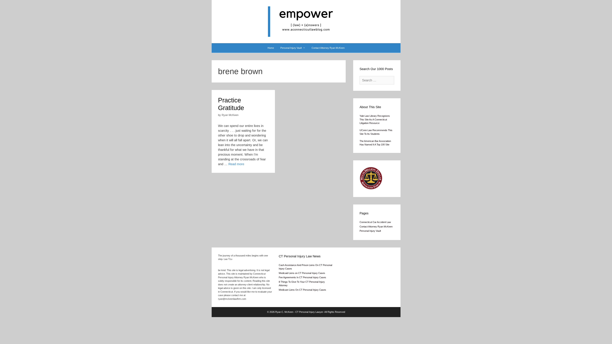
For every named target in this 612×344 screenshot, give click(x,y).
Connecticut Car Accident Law (375, 222)
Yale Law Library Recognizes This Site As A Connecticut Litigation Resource (375, 119)
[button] (371, 178)
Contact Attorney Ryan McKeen (328, 48)
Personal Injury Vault (291, 48)
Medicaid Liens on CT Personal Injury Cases (302, 273)
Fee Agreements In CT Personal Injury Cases (302, 277)
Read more (236, 164)
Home (271, 48)
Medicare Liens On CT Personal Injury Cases (302, 289)
